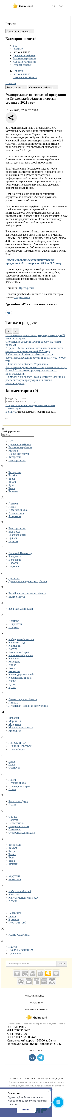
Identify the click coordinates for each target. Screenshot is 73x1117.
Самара (13, 816)
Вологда (13, 562)
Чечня (12, 916)
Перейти (26, 1109)
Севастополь (16, 823)
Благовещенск (17, 534)
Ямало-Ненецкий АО (21, 949)
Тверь (12, 478)
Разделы (35, 1002)
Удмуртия (14, 875)
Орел (12, 764)
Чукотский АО (17, 922)
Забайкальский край (21, 608)
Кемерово (14, 661)
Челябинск (15, 912)
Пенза (12, 779)
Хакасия (14, 894)
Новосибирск (17, 749)
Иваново (14, 620)
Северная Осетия (19, 826)
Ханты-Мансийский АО (23, 897)
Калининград (17, 642)
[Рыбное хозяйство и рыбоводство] (32, 973)
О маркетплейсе (34, 996)
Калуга (13, 648)
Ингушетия (15, 623)
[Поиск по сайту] (53, 6)
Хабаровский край (20, 891)
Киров (12, 664)
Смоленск (15, 829)
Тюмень (13, 491)
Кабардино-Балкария (21, 639)
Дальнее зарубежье (24, 55)
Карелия (14, 658)
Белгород (14, 531)
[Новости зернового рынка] (48, 973)
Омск (12, 761)
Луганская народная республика (28, 705)
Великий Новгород (20, 553)
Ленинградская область (23, 699)
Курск (12, 687)
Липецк (13, 702)
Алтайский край (18, 509)
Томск (12, 481)
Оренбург (14, 767)
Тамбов (13, 475)
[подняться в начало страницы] (6, 418)
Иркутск (14, 627)
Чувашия (14, 919)
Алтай (12, 506)
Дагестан (14, 578)
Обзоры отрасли (22, 64)
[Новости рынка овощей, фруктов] (21, 981)
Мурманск (15, 730)
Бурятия (13, 541)
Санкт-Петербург (19, 453)
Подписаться (22, 297)
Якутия (13, 946)
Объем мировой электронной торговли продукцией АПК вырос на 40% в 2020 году (33, 261)
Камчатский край (19, 652)
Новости (10, 83)
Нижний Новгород (20, 745)
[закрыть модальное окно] (2, 428)
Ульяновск (15, 879)
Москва (13, 450)
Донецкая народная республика (28, 581)
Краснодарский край (21, 674)
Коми (12, 668)
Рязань (12, 804)
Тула (11, 485)
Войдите (10, 411)
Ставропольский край (22, 832)
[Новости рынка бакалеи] (44, 981)
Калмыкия (15, 645)
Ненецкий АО (17, 742)
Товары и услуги (35, 1009)
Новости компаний (24, 61)
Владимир (15, 556)
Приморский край (19, 786)
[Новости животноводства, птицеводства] (17, 973)
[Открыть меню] (6, 6)
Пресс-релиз (26, 287)
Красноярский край (20, 677)
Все (15, 45)
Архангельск (16, 513)
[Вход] (68, 6)
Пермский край (18, 782)
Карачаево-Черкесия (21, 655)
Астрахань (15, 516)
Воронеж (14, 566)
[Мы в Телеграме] (40, 1057)
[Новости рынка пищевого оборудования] (25, 973)
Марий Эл (15, 721)
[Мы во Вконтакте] (8, 314)
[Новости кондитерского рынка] (56, 973)
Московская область (21, 727)
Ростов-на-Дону (18, 801)
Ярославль (15, 953)
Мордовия (15, 724)
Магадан (14, 717)
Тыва (12, 488)
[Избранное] (60, 6)
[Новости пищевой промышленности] (40, 973)
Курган (13, 684)
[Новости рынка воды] (36, 981)
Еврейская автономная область (27, 593)
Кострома (14, 671)
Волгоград (15, 559)
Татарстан (15, 456)
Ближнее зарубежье (24, 58)
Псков (12, 789)
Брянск (13, 537)
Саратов (13, 819)
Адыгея (13, 503)
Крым (12, 680)
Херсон (13, 900)
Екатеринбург (17, 596)
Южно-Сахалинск (19, 934)
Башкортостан (17, 460)
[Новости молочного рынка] (29, 981)
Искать (61, 963)
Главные (18, 48)
